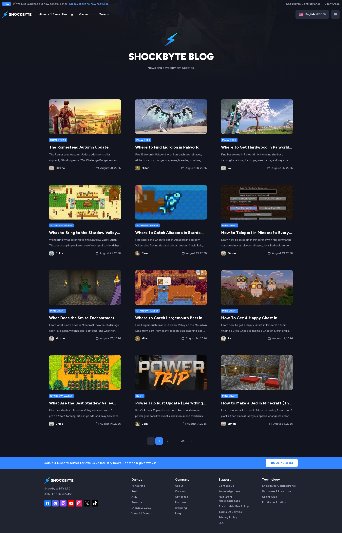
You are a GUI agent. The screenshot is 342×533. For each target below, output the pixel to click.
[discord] (55, 503)
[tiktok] (95, 503)
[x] (87, 503)
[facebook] (47, 503)
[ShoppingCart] (335, 14)
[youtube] (71, 503)
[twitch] (63, 503)
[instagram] (79, 503)
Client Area (332, 4)
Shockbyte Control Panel (303, 4)
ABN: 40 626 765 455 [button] (58, 494)
